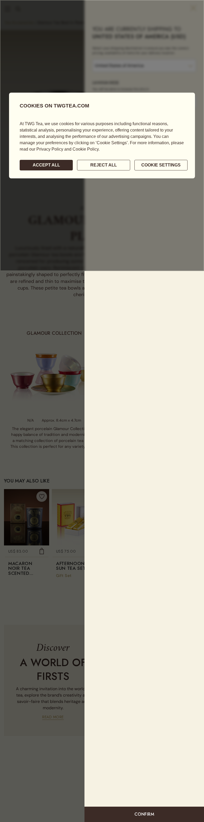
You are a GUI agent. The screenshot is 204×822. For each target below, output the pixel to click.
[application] (102, 135)
